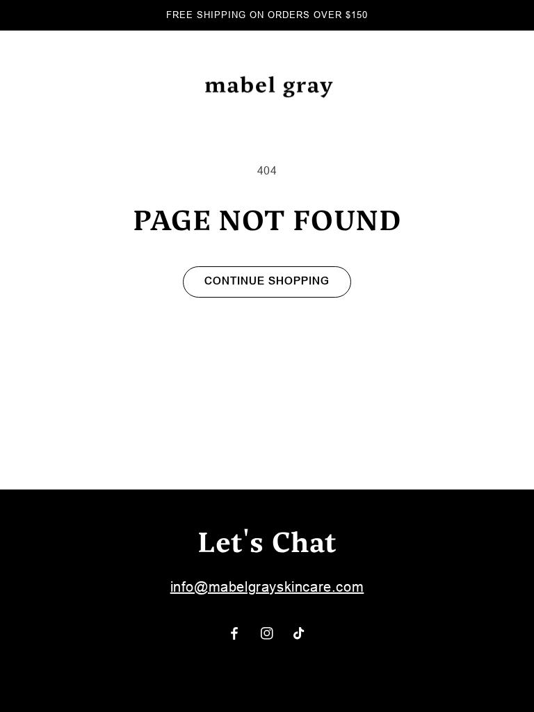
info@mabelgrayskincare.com (267, 586)
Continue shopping (267, 280)
